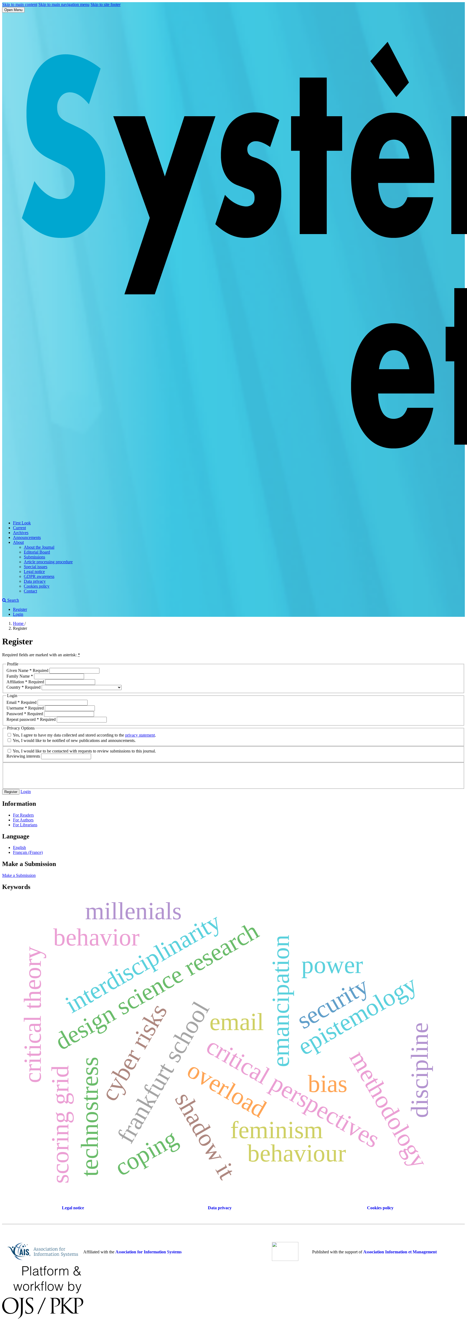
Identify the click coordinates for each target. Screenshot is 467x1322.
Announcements (27, 537)
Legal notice (34, 571)
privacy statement (140, 735)
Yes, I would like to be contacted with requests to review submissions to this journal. (84, 751)
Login (18, 614)
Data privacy (35, 581)
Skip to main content (19, 4)
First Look (22, 523)
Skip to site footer (106, 4)
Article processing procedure (48, 562)
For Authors (23, 820)
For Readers (23, 815)
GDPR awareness (39, 576)
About (18, 542)
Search (12, 600)
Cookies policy (36, 586)
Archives (20, 532)
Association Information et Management (400, 1252)
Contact (30, 591)
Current (19, 527)
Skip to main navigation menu (63, 4)
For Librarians (25, 824)
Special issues (35, 566)
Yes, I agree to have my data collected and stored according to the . (84, 735)
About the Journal (39, 547)
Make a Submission (19, 875)
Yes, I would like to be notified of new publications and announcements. (74, 740)
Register (20, 609)
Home (19, 623)
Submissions (34, 557)
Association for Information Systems (148, 1252)
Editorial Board (37, 552)
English (19, 847)
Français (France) (28, 852)
